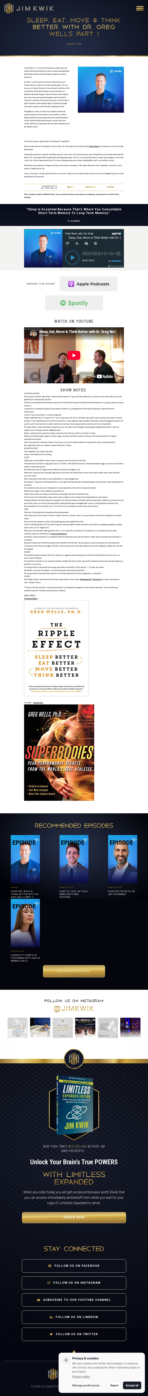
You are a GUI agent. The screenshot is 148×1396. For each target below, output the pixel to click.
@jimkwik (97, 579)
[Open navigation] (140, 8)
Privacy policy (81, 1376)
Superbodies (38, 703)
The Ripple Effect (30, 599)
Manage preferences (85, 1385)
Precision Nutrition (58, 534)
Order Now (74, 1217)
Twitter (110, 187)
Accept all (132, 1385)
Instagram (90, 187)
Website (70, 187)
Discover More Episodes (74, 971)
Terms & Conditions (46, 1386)
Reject (114, 1385)
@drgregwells (85, 579)
